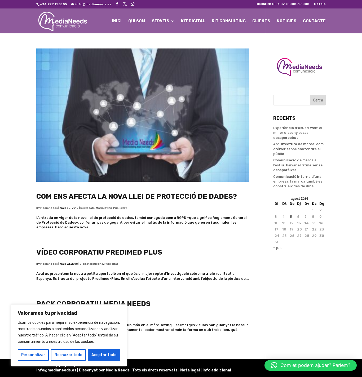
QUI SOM (136, 21)
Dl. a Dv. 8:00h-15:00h (283, 4)
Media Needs (118, 370)
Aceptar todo (104, 355)
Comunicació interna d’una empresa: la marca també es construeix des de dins (297, 181)
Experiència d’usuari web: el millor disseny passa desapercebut (297, 132)
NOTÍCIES (286, 21)
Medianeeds (49, 208)
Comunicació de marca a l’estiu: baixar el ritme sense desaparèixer (298, 165)
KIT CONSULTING (229, 21)
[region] (69, 335)
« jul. (277, 248)
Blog (83, 263)
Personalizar (33, 355)
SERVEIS (160, 21)
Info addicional (216, 370)
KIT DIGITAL (193, 21)
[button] (310, 365)
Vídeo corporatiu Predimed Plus (99, 252)
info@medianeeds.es (56, 370)
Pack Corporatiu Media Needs (93, 304)
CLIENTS (261, 21)
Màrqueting (104, 208)
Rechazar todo (68, 355)
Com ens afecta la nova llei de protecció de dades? (136, 196)
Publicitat (120, 208)
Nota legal (190, 370)
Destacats (87, 208)
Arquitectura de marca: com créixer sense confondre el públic (298, 149)
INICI (117, 21)
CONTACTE (314, 21)
